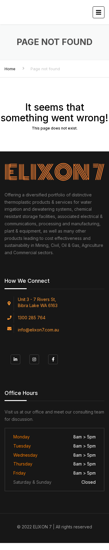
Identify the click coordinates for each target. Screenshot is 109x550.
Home (10, 68)
